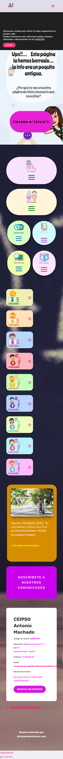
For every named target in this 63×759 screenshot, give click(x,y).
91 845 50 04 (28, 657)
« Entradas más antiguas (25, 545)
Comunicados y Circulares (23, 535)
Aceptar (9, 45)
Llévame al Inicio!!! (31, 122)
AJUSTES (39, 39)
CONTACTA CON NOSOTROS (29, 689)
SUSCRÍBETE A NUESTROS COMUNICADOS (31, 582)
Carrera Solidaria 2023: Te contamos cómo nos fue (29, 525)
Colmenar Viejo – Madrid (24, 651)
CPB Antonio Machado (25, 531)
